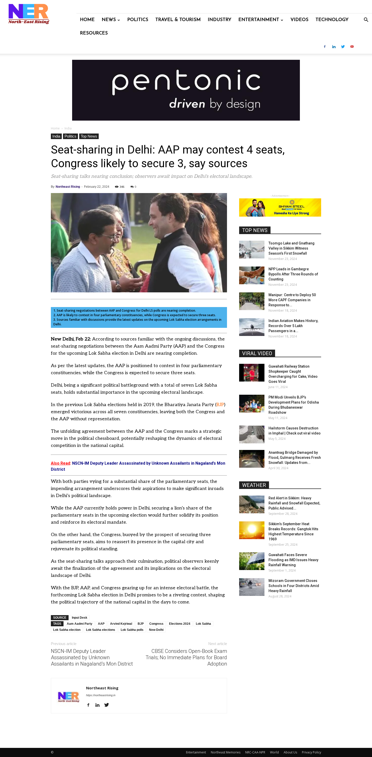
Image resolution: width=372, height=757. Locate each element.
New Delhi (156, 630)
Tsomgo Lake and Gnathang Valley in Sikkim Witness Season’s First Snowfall (291, 248)
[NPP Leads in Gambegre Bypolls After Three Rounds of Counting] (251, 275)
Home (87, 20)
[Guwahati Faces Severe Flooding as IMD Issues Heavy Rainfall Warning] (251, 561)
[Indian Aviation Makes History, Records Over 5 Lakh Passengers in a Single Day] (251, 327)
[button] (366, 20)
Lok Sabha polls (132, 630)
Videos (299, 20)
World (274, 752)
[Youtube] (352, 47)
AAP (101, 624)
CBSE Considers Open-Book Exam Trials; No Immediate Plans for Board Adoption (186, 657)
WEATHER (254, 485)
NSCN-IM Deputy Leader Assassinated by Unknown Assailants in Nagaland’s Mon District (92, 657)
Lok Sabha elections (100, 630)
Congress (156, 624)
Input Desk (79, 617)
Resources (94, 33)
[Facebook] (324, 47)
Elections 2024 (179, 624)
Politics (137, 20)
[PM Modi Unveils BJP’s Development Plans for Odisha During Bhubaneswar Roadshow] (251, 403)
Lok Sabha (203, 624)
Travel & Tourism (178, 20)
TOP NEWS (254, 230)
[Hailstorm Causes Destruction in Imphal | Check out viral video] (251, 434)
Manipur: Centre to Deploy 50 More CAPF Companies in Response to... (292, 300)
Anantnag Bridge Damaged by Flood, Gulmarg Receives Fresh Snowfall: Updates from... (294, 457)
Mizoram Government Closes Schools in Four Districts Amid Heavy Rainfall (293, 586)
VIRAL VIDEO (257, 353)
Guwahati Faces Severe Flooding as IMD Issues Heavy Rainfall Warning (293, 560)
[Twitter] (343, 47)
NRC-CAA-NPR (255, 752)
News (109, 20)
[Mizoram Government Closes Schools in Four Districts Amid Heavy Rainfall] (251, 587)
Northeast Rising (68, 186)
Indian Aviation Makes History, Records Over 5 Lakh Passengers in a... (293, 326)
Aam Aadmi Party (79, 624)
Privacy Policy (311, 752)
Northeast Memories (225, 752)
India (56, 136)
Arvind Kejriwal (121, 624)
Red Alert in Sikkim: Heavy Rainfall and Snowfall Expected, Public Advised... (294, 503)
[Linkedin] (334, 47)
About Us (290, 752)
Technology (332, 20)
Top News (89, 136)
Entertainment (258, 20)
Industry (219, 20)
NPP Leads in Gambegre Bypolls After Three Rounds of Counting (293, 274)
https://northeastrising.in (100, 695)
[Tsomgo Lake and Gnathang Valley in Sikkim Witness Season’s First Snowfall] (251, 249)
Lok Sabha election (66, 630)
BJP (220, 404)
